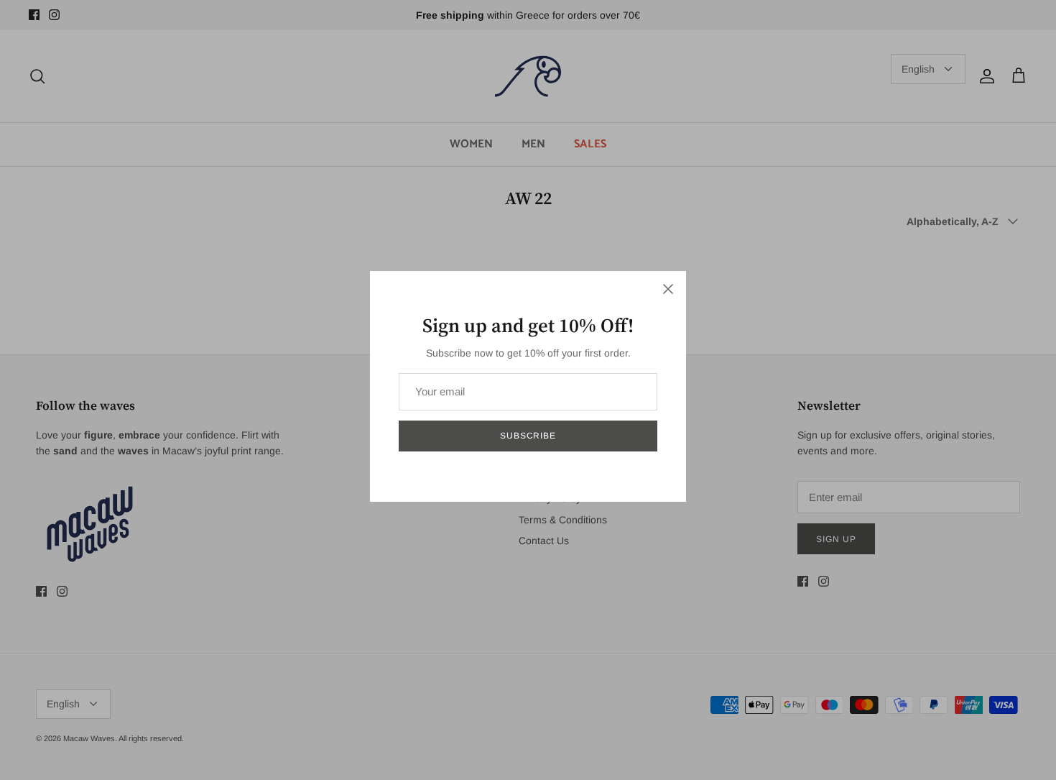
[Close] (668, 289)
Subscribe (528, 436)
